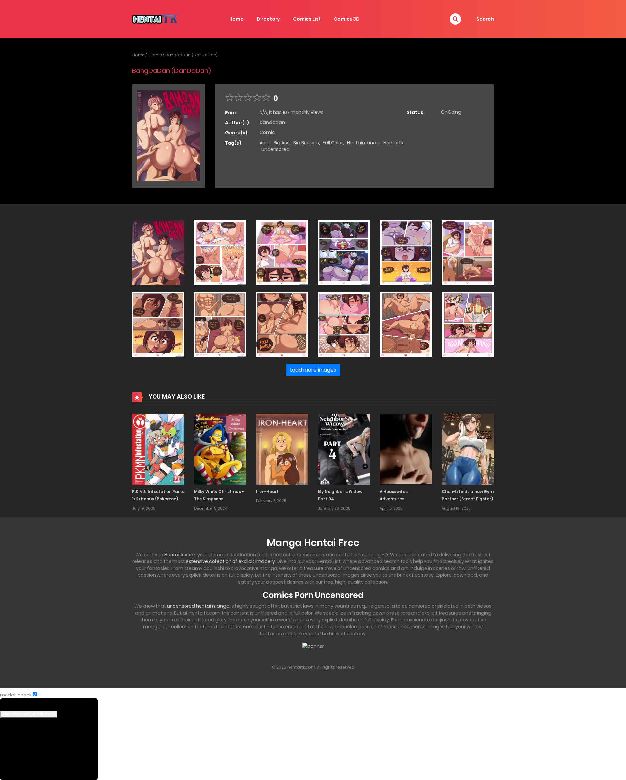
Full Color (333, 142)
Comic (155, 55)
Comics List (307, 19)
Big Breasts (306, 142)
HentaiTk (393, 142)
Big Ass (282, 142)
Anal (265, 142)
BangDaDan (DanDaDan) (192, 55)
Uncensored (275, 149)
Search (485, 19)
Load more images (313, 370)
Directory (268, 19)
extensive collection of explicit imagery (230, 561)
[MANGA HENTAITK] (155, 18)
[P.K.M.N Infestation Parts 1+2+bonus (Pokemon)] (158, 449)
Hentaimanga (363, 142)
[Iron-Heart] (282, 449)
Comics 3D (347, 19)
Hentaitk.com (179, 554)
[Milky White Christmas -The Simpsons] (220, 449)
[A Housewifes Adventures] (406, 449)
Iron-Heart (267, 491)
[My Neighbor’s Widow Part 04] (344, 449)
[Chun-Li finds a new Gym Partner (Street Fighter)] (468, 449)
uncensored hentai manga (198, 606)
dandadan (272, 122)
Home (236, 19)
